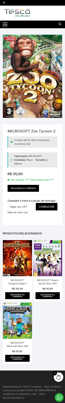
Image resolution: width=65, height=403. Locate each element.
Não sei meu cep (18, 212)
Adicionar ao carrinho (23, 188)
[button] (56, 40)
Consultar (46, 206)
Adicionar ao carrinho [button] (17, 295)
